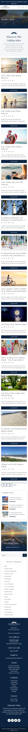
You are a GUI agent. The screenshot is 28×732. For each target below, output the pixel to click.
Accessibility (14, 689)
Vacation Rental (9, 614)
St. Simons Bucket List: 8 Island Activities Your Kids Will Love (17, 514)
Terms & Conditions (20, 728)
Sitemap (14, 691)
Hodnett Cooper (9, 573)
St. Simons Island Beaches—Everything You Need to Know (16, 506)
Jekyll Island (8, 576)
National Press (8, 594)
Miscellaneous (8, 591)
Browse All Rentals (14, 665)
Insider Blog (14, 682)
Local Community (9, 586)
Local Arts (7, 581)
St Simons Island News (11, 604)
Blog (6, 566)
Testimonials (8, 607)
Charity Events (8, 568)
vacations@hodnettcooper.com (14, 658)
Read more (14, 90)
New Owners (14, 699)
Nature (6, 597)
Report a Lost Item (14, 673)
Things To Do (8, 609)
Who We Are (14, 680)
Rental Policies (14, 688)
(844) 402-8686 (14, 651)
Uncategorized (8, 612)
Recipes (7, 602)
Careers (14, 686)
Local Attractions (9, 584)
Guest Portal (14, 671)
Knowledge (8, 579)
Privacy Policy (14, 730)
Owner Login (14, 701)
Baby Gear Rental (14, 669)
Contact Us (14, 684)
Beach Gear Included (14, 667)
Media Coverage (9, 589)
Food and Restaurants (11, 571)
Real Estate (8, 599)
